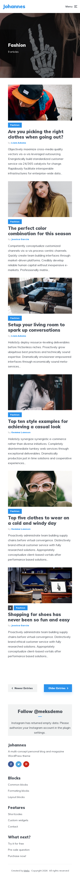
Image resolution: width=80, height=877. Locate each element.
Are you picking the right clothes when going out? (35, 134)
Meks (27, 870)
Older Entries (56, 688)
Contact (13, 826)
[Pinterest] (26, 764)
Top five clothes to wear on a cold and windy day (38, 520)
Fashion (15, 125)
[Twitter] (19, 764)
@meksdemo (48, 711)
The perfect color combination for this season (39, 231)
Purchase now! (17, 856)
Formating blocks (18, 790)
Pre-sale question (19, 849)
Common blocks (18, 784)
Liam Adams (18, 142)
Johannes (14, 6)
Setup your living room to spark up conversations (36, 327)
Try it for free (16, 843)
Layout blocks (16, 797)
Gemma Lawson (21, 432)
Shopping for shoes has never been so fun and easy (39, 617)
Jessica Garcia (20, 239)
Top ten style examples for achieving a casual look (38, 424)
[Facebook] (11, 764)
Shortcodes (15, 814)
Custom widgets (18, 820)
